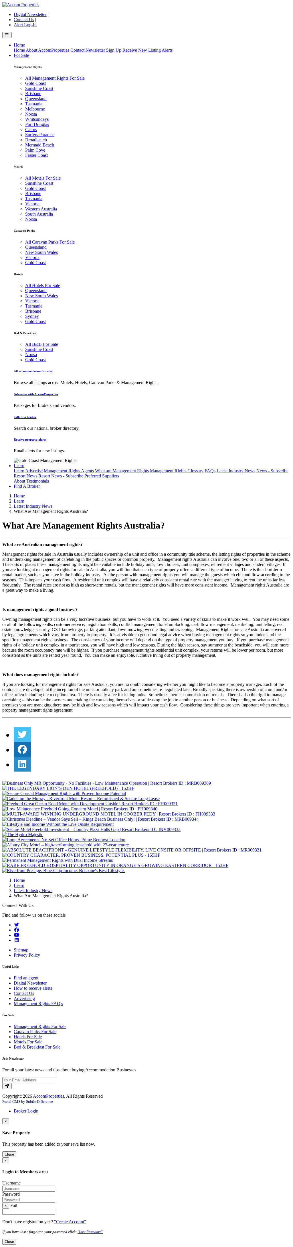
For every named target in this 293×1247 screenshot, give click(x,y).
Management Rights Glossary (176, 470)
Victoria (32, 203)
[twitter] (22, 735)
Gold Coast (35, 83)
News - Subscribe (272, 470)
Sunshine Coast (39, 88)
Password (11, 1194)
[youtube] (16, 935)
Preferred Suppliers (101, 475)
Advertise (34, 470)
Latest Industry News (236, 470)
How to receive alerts (33, 988)
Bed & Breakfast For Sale (37, 1047)
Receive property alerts (30, 439)
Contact (77, 50)
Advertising (24, 998)
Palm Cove (35, 150)
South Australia (39, 214)
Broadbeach (36, 139)
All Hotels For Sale (42, 285)
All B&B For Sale (41, 344)
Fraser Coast (36, 155)
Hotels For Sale (28, 1036)
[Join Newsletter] (7, 1086)
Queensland (36, 98)
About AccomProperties (47, 50)
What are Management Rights (122, 470)
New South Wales (41, 252)
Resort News (25, 475)
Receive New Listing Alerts (147, 50)
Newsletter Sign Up (103, 50)
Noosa (31, 114)
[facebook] (22, 749)
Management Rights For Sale (40, 1026)
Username (11, 1182)
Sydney (32, 316)
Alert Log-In (25, 24)
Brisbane (33, 93)
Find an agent (26, 977)
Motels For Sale (28, 1041)
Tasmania (33, 103)
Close (9, 1154)
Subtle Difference (39, 1101)
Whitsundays (37, 119)
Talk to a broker (25, 417)
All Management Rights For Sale (55, 78)
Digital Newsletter (30, 14)
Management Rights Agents (69, 470)
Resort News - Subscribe (60, 475)
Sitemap (21, 949)
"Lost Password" (90, 1232)
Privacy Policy (27, 955)
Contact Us (24, 19)
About (19, 481)
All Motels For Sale (43, 178)
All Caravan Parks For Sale (50, 242)
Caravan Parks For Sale (35, 1031)
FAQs (210, 470)
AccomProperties (48, 1096)
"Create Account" (70, 1221)
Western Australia (41, 208)
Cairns (31, 129)
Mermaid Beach (39, 144)
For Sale (21, 55)
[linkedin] (22, 764)
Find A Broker (27, 486)
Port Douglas (37, 124)
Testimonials (37, 481)
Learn (19, 465)
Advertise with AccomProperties (36, 394)
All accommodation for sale (33, 371)
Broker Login (26, 1111)
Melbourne (35, 109)
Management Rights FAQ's (38, 1003)
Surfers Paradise (39, 134)
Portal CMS (11, 1101)
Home (19, 45)
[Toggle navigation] (7, 35)
